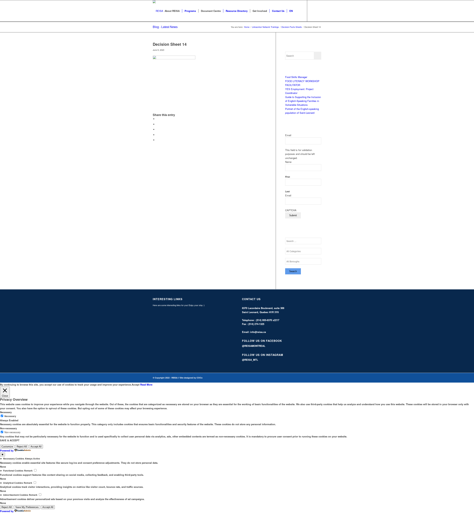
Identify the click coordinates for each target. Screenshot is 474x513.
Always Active (32, 458)
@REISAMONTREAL (253, 346)
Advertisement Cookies (15, 495)
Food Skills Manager (296, 77)
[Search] (298, 11)
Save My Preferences (27, 507)
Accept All (36, 446)
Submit (293, 215)
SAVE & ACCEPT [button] (9, 440)
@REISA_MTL (250, 359)
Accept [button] (135, 384)
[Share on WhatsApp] (157, 129)
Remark (28, 470)
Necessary (10, 416)
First (287, 176)
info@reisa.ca (258, 332)
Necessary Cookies (13, 458)
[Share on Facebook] (157, 119)
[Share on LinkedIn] (157, 135)
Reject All (22, 446)
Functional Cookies (13, 470)
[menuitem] (172, 11)
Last (287, 191)
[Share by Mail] (157, 140)
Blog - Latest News (165, 27)
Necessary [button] (6, 412)
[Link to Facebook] (313, 11)
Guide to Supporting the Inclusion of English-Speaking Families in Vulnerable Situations (303, 101)
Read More (146, 384)
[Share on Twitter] (157, 124)
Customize (7, 446)
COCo (200, 377)
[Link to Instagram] (318, 11)
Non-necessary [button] (8, 428)
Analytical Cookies (13, 482)
